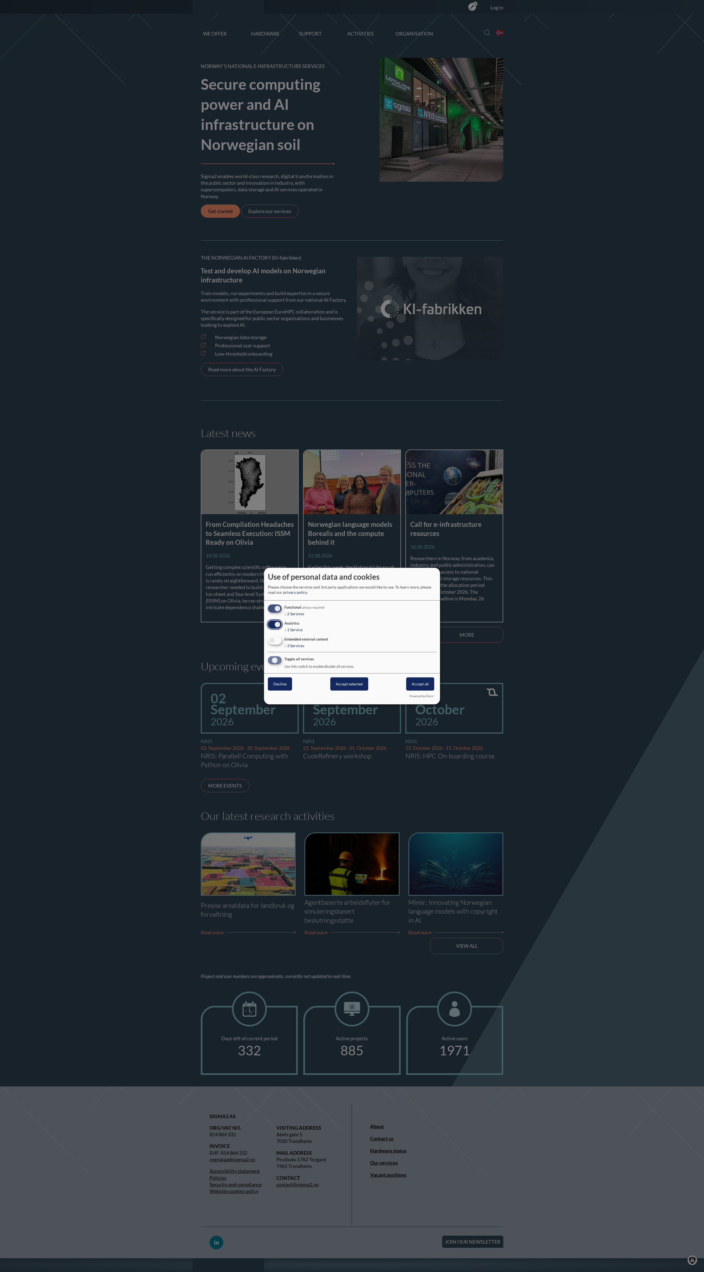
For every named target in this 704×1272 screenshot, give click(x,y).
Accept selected (349, 684)
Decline (280, 684)
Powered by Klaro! (421, 696)
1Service (293, 629)
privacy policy (295, 592)
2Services (294, 613)
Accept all (420, 684)
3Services (294, 645)
